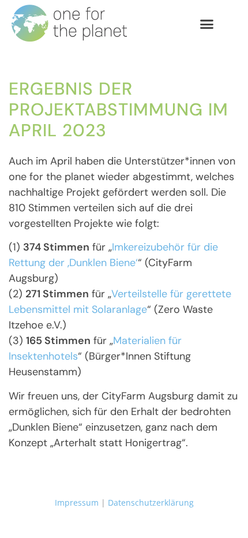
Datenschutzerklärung (151, 502)
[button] (207, 24)
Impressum (77, 502)
